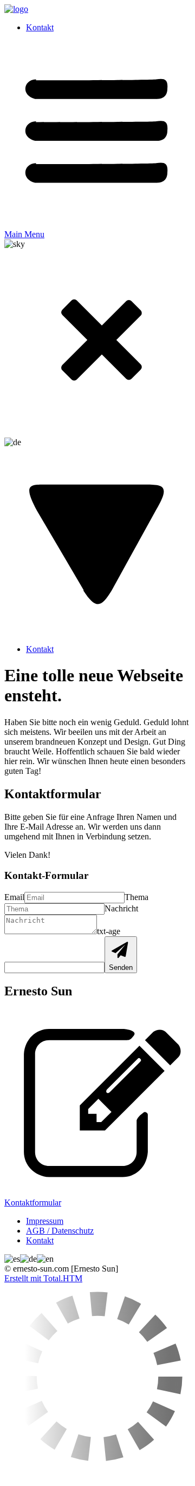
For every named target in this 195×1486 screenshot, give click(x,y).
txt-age (108, 931)
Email (14, 897)
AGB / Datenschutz (60, 1230)
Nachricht (121, 908)
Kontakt (40, 27)
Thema (136, 897)
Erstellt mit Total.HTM (43, 1278)
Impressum (44, 1221)
